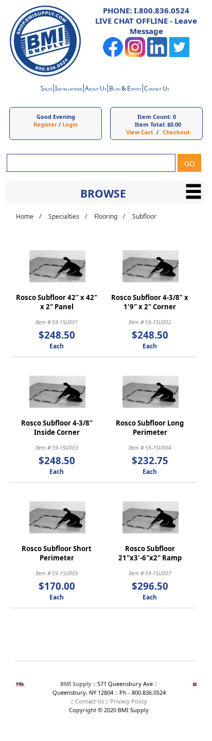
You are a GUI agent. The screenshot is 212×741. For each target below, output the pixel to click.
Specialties (63, 216)
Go (189, 163)
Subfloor (144, 216)
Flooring (105, 216)
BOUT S (96, 89)
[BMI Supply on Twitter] (179, 54)
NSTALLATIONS (68, 89)
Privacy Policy (128, 701)
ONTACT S (156, 89)
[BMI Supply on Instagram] (135, 54)
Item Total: (150, 124)
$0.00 (174, 124)
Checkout (176, 132)
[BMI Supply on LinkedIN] (157, 54)
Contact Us (89, 701)
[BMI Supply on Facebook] (113, 54)
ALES (46, 89)
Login (70, 124)
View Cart (139, 132)
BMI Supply (75, 683)
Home (24, 216)
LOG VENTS (125, 89)
